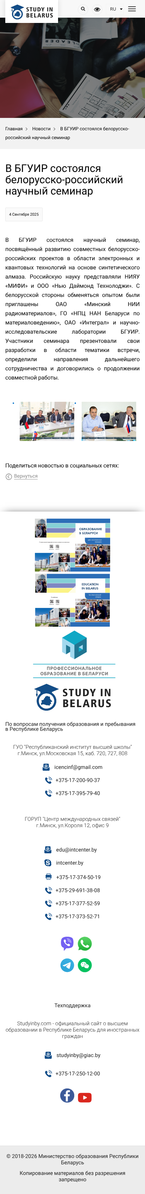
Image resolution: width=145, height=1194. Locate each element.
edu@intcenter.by (76, 850)
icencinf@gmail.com (78, 767)
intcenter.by (69, 863)
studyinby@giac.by (78, 1055)
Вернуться (26, 476)
